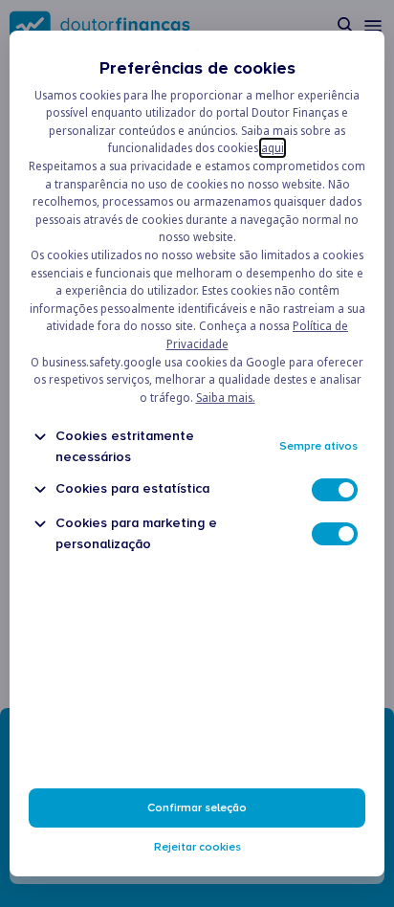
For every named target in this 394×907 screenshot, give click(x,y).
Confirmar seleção (197, 808)
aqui (272, 148)
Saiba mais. (225, 397)
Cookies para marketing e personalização (136, 533)
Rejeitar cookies (197, 847)
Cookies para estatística (132, 488)
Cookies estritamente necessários (124, 446)
